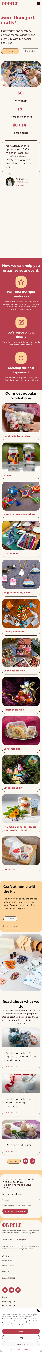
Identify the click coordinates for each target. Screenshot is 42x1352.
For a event (7, 1306)
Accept (21, 1331)
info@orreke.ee (8, 1265)
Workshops (7, 1302)
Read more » (11, 1066)
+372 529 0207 (7, 1260)
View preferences (21, 1344)
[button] (39, 1310)
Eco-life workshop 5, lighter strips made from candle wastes (21, 1057)
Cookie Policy (15, 1349)
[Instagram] (32, 1161)
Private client (10, 1205)
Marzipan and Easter (18, 1145)
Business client (25, 1205)
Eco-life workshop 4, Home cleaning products (18, 1103)
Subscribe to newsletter (15, 1211)
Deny (21, 1338)
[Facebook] (25, 1161)
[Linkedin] (18, 1290)
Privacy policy (25, 1349)
